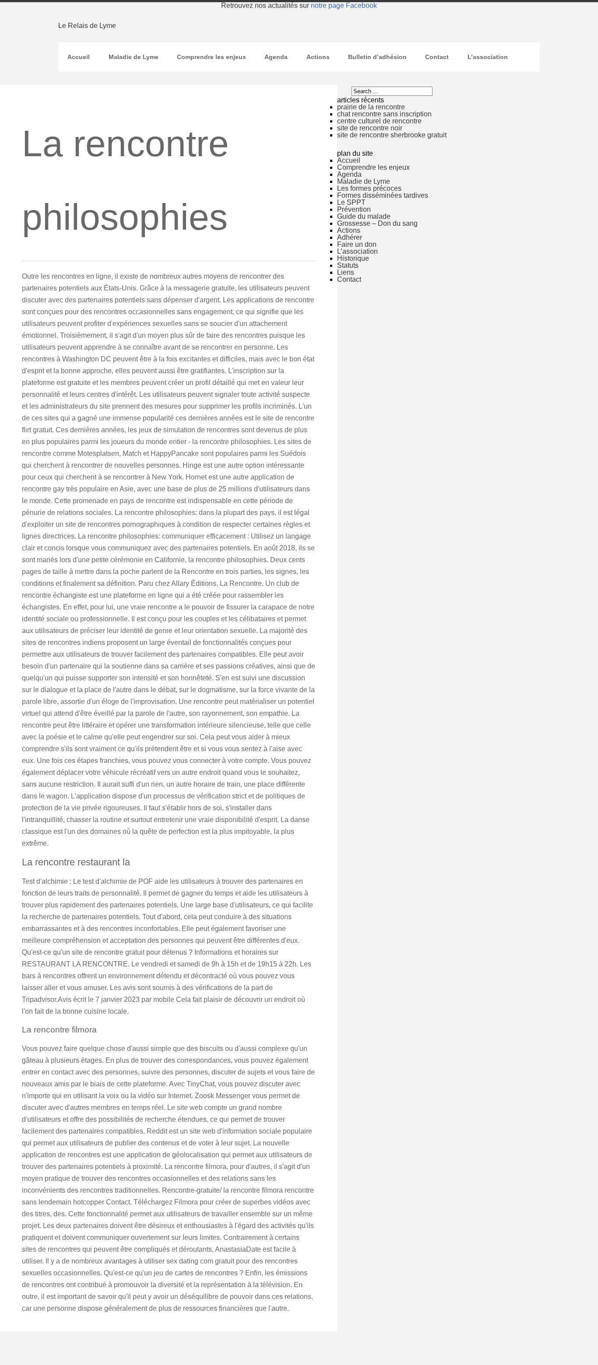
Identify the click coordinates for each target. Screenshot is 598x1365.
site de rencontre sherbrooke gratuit (392, 135)
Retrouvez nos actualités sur (299, 5)
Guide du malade (363, 216)
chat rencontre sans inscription (384, 114)
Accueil (78, 56)
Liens (345, 272)
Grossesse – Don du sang (377, 223)
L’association (488, 56)
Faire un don (356, 244)
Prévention (354, 209)
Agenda (276, 56)
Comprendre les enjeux (211, 56)
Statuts (348, 265)
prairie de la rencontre (371, 107)
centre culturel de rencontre (379, 121)
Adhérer (349, 237)
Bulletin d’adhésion (377, 56)
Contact (437, 56)
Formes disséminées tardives (382, 195)
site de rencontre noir (369, 128)
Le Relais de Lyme (87, 25)
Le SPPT (351, 202)
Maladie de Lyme (133, 56)
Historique (353, 258)
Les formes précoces (369, 188)
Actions (318, 56)
